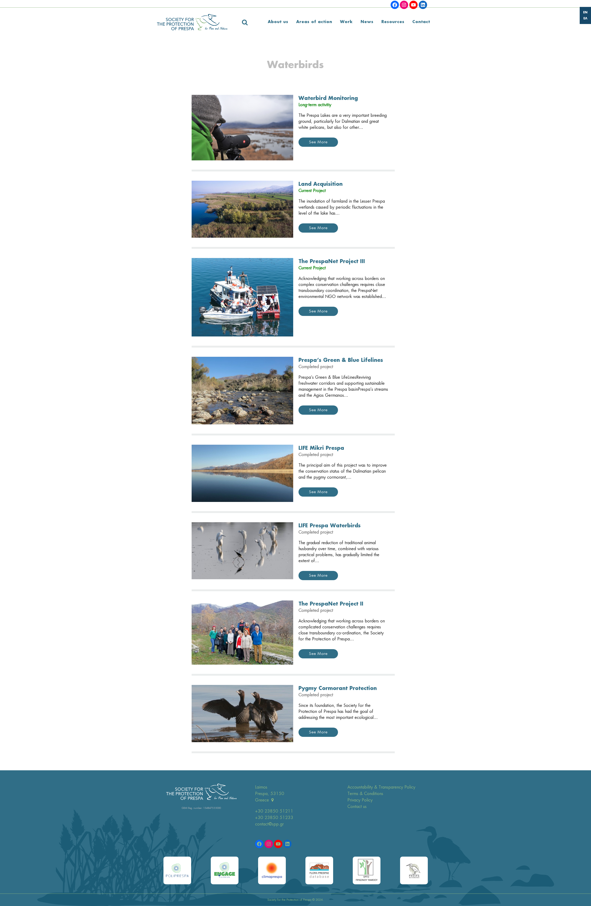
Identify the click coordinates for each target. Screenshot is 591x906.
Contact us (357, 807)
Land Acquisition (321, 184)
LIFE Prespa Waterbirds (330, 525)
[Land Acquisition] (242, 209)
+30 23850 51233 (274, 818)
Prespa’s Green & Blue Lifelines (341, 360)
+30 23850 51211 (274, 811)
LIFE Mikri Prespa (321, 448)
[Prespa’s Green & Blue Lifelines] (242, 390)
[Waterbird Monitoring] (242, 128)
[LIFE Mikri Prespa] (242, 473)
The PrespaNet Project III (332, 261)
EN (585, 12)
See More (318, 142)
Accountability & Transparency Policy (381, 787)
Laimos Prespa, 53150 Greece (269, 793)
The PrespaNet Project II (331, 604)
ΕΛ (585, 18)
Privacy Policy (360, 800)
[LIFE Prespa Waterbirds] (242, 550)
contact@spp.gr (269, 824)
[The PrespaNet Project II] (242, 632)
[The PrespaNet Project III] (242, 297)
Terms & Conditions (365, 794)
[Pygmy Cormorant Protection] (242, 713)
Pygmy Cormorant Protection (338, 688)
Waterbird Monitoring (328, 98)
